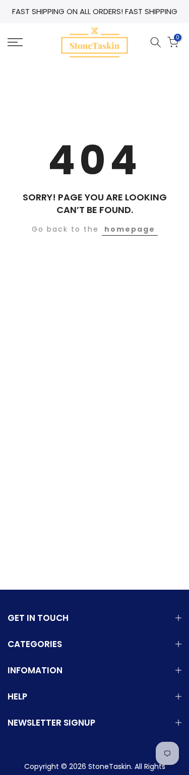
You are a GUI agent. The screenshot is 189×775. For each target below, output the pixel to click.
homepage (129, 229)
